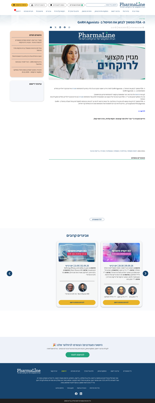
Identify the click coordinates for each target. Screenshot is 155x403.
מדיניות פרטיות (95, 388)
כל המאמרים (127, 371)
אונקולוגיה (109, 151)
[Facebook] (76, 394)
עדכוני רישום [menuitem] (115, 11)
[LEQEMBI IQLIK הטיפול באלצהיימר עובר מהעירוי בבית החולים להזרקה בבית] (134, 168)
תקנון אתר (70, 388)
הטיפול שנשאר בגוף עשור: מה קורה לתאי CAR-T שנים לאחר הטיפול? (99, 191)
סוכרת (74, 88)
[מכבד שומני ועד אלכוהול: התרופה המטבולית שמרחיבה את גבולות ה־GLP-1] (134, 181)
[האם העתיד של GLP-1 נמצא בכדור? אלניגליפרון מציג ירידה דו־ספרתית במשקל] (134, 208)
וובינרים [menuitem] (48, 11)
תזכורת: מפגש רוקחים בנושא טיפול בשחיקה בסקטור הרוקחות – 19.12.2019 (27, 71)
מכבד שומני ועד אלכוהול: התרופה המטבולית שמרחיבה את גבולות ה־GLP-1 (97, 177)
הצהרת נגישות (81, 388)
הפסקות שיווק (102, 371)
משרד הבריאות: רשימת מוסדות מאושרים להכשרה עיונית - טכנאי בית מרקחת (28, 41)
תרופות (137, 94)
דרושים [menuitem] (18, 11)
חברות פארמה (75, 371)
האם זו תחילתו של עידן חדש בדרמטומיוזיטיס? (27, 56)
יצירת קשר (54, 371)
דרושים (64, 371)
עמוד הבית (142, 19)
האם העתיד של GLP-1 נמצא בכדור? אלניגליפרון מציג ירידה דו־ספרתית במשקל (96, 204)
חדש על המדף (88, 371)
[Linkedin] (80, 394)
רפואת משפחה (132, 151)
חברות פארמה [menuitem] (28, 11)
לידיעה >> (141, 111)
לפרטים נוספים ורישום (121, 302)
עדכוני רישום (115, 371)
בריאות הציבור (94, 151)
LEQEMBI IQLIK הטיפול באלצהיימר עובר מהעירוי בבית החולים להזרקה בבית (96, 163)
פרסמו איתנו (60, 388)
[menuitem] (126, 11)
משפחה (116, 151)
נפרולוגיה (123, 151)
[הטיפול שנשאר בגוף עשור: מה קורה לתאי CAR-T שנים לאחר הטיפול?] (134, 195)
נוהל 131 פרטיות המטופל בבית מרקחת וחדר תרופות (27, 49)
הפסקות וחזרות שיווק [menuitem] (101, 11)
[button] (69, 27)
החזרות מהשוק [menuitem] (87, 11)
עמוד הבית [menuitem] (135, 11)
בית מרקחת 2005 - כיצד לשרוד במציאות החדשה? (28, 63)
